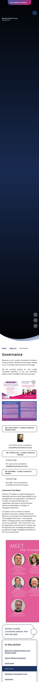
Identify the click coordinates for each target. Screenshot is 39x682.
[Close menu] (34, 13)
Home (4, 348)
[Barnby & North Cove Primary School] (9, 11)
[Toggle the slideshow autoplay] (35, 326)
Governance (24, 348)
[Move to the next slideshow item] (35, 320)
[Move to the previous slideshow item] (35, 315)
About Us (13, 348)
